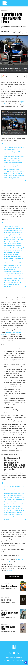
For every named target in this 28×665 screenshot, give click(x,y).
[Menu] (24, 3)
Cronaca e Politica (5, 583)
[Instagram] (9, 653)
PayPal (11, 562)
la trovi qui (10, 570)
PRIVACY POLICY (9, 657)
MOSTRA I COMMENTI (14, 576)
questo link (16, 191)
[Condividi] (14, 32)
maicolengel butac (5, 31)
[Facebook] (14, 653)
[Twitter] (18, 653)
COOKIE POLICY (19, 657)
